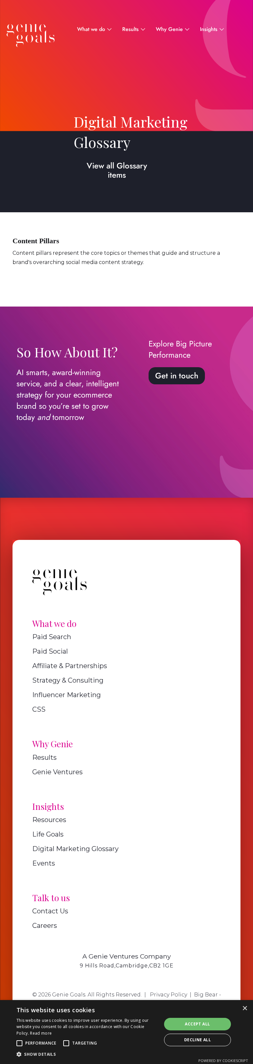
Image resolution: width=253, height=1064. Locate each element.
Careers (44, 926)
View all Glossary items (117, 170)
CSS (38, 709)
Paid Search (51, 637)
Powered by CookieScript (223, 1060)
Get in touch (176, 375)
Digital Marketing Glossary (75, 849)
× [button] (244, 1008)
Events (43, 863)
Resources (49, 820)
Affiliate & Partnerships (69, 666)
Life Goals (48, 834)
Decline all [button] (197, 1040)
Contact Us (50, 911)
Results (44, 757)
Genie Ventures (57, 772)
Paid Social (50, 651)
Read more (41, 1033)
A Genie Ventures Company (126, 956)
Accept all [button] (197, 1024)
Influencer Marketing (66, 695)
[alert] (126, 1032)
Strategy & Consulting (67, 680)
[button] (19, 1043)
